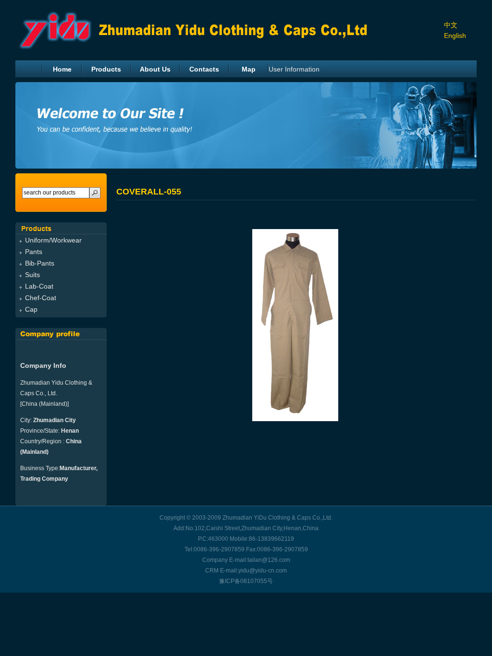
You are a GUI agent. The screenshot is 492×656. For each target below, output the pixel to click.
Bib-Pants (39, 263)
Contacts (204, 69)
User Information (294, 69)
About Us (155, 69)
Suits (32, 275)
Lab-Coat (39, 286)
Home (62, 69)
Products (106, 69)
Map (249, 69)
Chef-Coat (40, 298)
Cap (31, 309)
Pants (33, 251)
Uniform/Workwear (53, 240)
